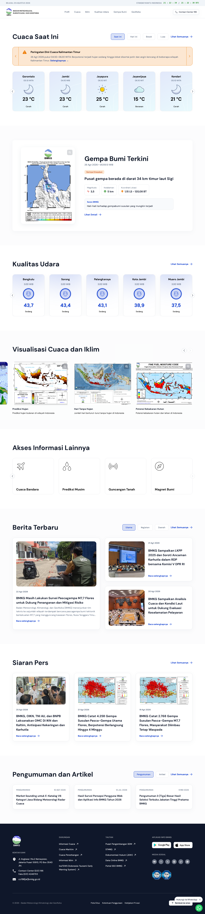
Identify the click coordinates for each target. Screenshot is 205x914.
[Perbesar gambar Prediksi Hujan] (65, 366)
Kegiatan (145, 527)
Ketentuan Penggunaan (112, 903)
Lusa (163, 36)
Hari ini (133, 36)
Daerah (161, 527)
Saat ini (118, 36)
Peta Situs (95, 903)
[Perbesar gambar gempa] (69, 152)
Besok (149, 36)
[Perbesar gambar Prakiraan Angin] (3, 366)
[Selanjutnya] (192, 91)
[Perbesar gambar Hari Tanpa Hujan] (126, 366)
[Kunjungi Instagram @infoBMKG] (174, 861)
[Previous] (16, 56)
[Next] (189, 56)
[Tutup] (199, 898)
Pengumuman (143, 774)
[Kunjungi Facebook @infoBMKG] (161, 861)
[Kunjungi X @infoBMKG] (167, 861)
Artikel (162, 774)
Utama (129, 527)
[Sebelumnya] (12, 91)
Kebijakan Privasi (132, 903)
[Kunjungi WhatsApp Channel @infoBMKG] (187, 861)
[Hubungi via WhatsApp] (199, 908)
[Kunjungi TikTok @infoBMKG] (180, 861)
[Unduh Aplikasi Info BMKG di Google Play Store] (161, 845)
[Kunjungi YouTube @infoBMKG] (154, 861)
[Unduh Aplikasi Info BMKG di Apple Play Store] (183, 845)
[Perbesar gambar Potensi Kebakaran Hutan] (188, 366)
